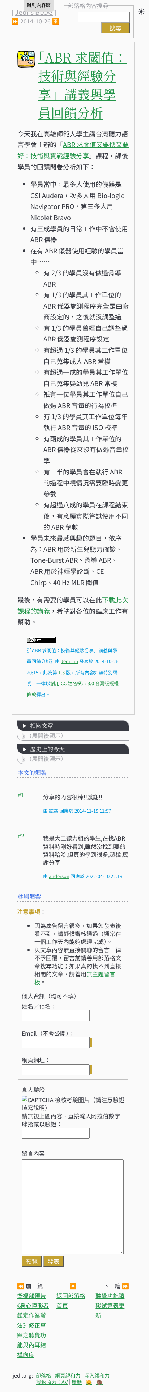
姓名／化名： (39, 1006)
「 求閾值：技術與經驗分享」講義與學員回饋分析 (82, 84)
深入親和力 (97, 1375)
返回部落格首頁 (70, 1300)
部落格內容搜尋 (88, 5)
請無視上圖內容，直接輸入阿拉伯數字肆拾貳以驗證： (71, 1120)
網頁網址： (36, 1060)
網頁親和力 (67, 1375)
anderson (59, 876)
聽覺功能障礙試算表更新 (109, 1305)
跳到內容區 (39, 5)
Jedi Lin (69, 661)
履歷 (77, 1381)
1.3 (61, 672)
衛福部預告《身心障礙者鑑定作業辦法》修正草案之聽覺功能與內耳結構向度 (33, 1325)
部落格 (43, 1375)
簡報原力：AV (52, 1381)
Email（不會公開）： (48, 1033)
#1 (21, 795)
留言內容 (33, 1153)
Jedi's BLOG (34, 12)
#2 (21, 836)
